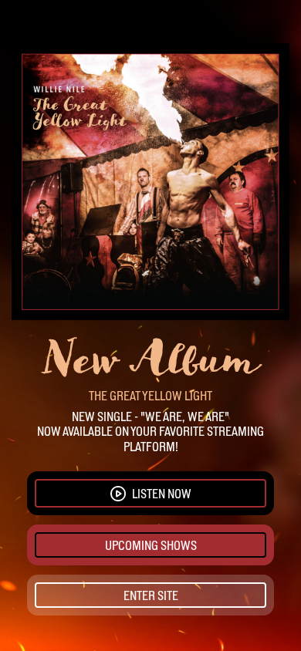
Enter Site (150, 595)
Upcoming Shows (151, 545)
